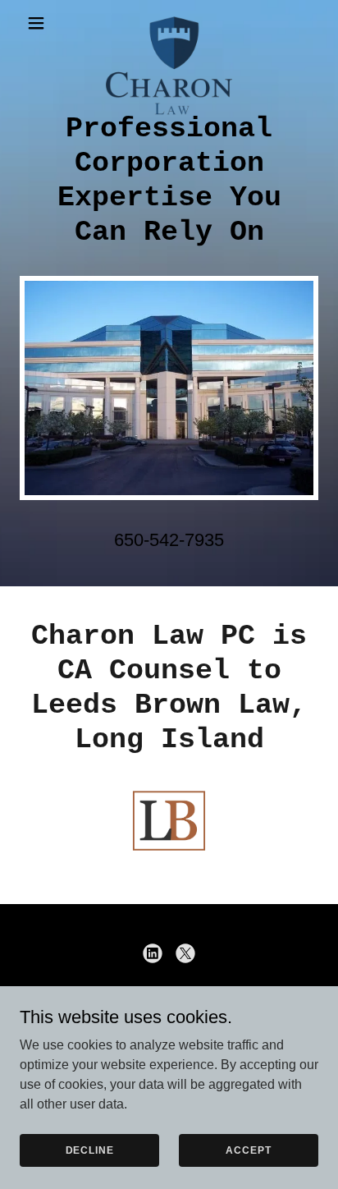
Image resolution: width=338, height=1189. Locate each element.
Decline (90, 1149)
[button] (42, 23)
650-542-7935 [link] (169, 540)
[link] (169, 23)
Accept (248, 1149)
